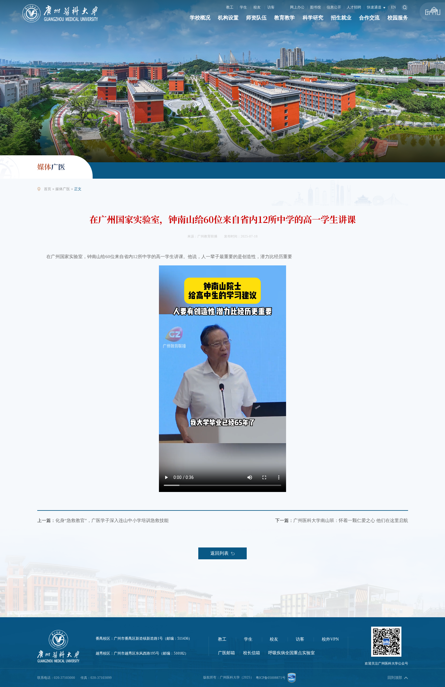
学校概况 (200, 18)
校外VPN (330, 639)
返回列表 (219, 553)
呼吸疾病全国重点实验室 (291, 653)
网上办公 (297, 7)
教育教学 (284, 18)
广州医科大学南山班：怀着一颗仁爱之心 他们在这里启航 (350, 520)
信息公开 (334, 7)
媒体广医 (62, 189)
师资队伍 (256, 18)
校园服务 (397, 18)
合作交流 (369, 18)
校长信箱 (251, 653)
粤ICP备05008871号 (270, 677)
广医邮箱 (226, 653)
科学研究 (313, 18)
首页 (47, 189)
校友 (257, 7)
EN (393, 7)
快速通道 (374, 7)
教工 (229, 7)
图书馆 (315, 7)
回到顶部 (394, 677)
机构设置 (228, 18)
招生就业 (341, 18)
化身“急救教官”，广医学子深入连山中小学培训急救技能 (112, 520)
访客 (271, 7)
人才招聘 (354, 7)
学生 (243, 7)
